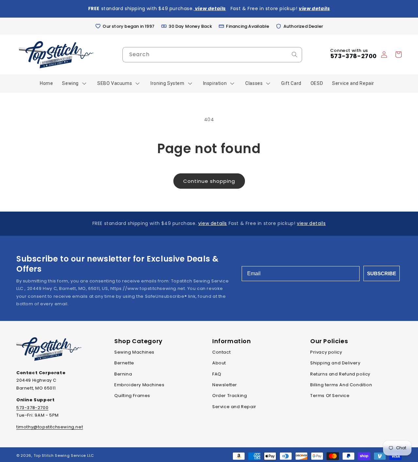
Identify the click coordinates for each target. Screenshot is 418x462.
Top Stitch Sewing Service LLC (64, 455)
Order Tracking (229, 395)
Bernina (123, 374)
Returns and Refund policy (340, 374)
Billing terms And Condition (341, 385)
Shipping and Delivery (335, 363)
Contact (221, 352)
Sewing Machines (134, 352)
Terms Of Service (330, 395)
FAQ (216, 374)
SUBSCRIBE (381, 273)
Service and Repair (234, 407)
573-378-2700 (353, 56)
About (219, 363)
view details (212, 223)
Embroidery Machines (139, 385)
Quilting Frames (132, 395)
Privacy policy (326, 352)
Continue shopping (209, 181)
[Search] (294, 54)
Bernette (124, 363)
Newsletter (224, 385)
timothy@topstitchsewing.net (49, 427)
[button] (398, 54)
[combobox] (212, 54)
